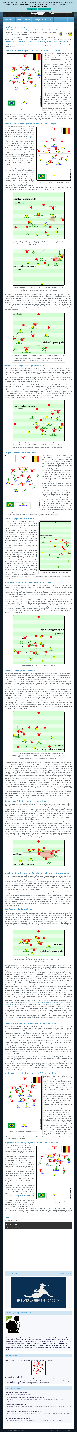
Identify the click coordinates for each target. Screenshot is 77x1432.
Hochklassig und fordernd (13, 1377)
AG (7, 1406)
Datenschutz (60, 1430)
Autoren (27, 20)
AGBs (52, 1430)
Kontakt (46, 1430)
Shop (70, 20)
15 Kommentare (37, 1273)
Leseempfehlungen (39, 20)
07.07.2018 (13, 30)
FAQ (50, 20)
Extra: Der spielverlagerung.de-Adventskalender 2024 (23, 1412)
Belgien (28, 30)
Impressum (69, 1430)
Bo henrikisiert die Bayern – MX (16, 1405)
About (19, 20)
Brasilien (33, 30)
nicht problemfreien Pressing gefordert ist (19, 45)
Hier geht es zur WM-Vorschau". (56, 1347)
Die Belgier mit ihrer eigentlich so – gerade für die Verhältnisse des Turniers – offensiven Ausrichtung (35, 41)
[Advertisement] (38, 1249)
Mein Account (9, 20)
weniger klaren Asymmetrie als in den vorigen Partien (19, 139)
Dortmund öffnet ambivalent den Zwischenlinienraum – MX (25, 1397)
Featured (37, 30)
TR (7, 30)
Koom (8, 1394)
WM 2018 (51, 30)
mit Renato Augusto (20, 1195)
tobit (7, 1399)
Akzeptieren (32, 9)
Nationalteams (44, 30)
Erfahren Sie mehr (44, 9)
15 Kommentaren (60, 30)
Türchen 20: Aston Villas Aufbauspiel (18, 1419)
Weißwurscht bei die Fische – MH (16, 1392)
